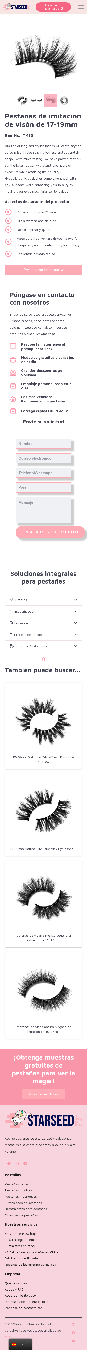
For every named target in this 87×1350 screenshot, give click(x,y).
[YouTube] (25, 1164)
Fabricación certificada (21, 1258)
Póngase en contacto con (24, 1308)
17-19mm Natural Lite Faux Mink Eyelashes (41, 849)
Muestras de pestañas (21, 1215)
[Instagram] (17, 1164)
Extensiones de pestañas (23, 1203)
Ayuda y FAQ (14, 1289)
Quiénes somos (16, 1283)
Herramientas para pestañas (26, 1209)
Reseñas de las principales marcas (30, 1264)
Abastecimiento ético (20, 1295)
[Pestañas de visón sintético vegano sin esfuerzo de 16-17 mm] (43, 897)
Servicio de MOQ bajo (21, 1234)
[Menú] (81, 7)
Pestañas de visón (18, 1184)
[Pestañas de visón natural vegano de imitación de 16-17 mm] (43, 989)
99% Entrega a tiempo (21, 1240)
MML (8, 1337)
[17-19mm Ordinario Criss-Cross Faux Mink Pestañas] (43, 719)
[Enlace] (16, 6)
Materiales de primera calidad (26, 1302)
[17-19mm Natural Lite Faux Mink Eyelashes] (43, 810)
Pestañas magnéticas (21, 1196)
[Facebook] (9, 1164)
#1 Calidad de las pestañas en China (31, 1252)
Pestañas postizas (18, 1190)
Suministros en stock (20, 1246)
